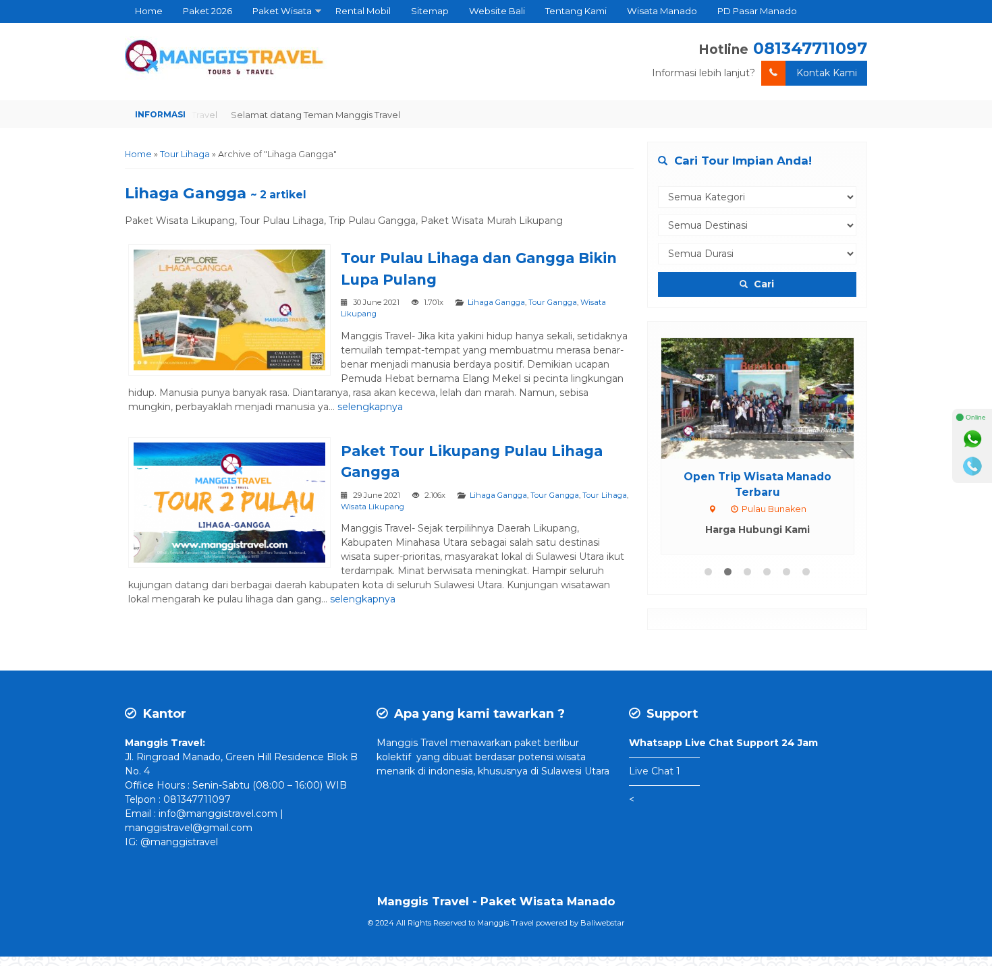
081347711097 (810, 48)
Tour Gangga (552, 302)
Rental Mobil (363, 10)
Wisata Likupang (372, 506)
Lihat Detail (770, 397)
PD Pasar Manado (757, 10)
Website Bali (497, 10)
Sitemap (430, 10)
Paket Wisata (282, 10)
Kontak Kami (826, 73)
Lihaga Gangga (496, 302)
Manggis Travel (412, 743)
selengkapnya (370, 407)
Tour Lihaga (604, 495)
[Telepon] (972, 466)
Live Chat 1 (654, 771)
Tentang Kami (576, 10)
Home (149, 10)
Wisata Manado (662, 10)
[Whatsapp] (972, 439)
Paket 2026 (207, 10)
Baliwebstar (602, 923)
